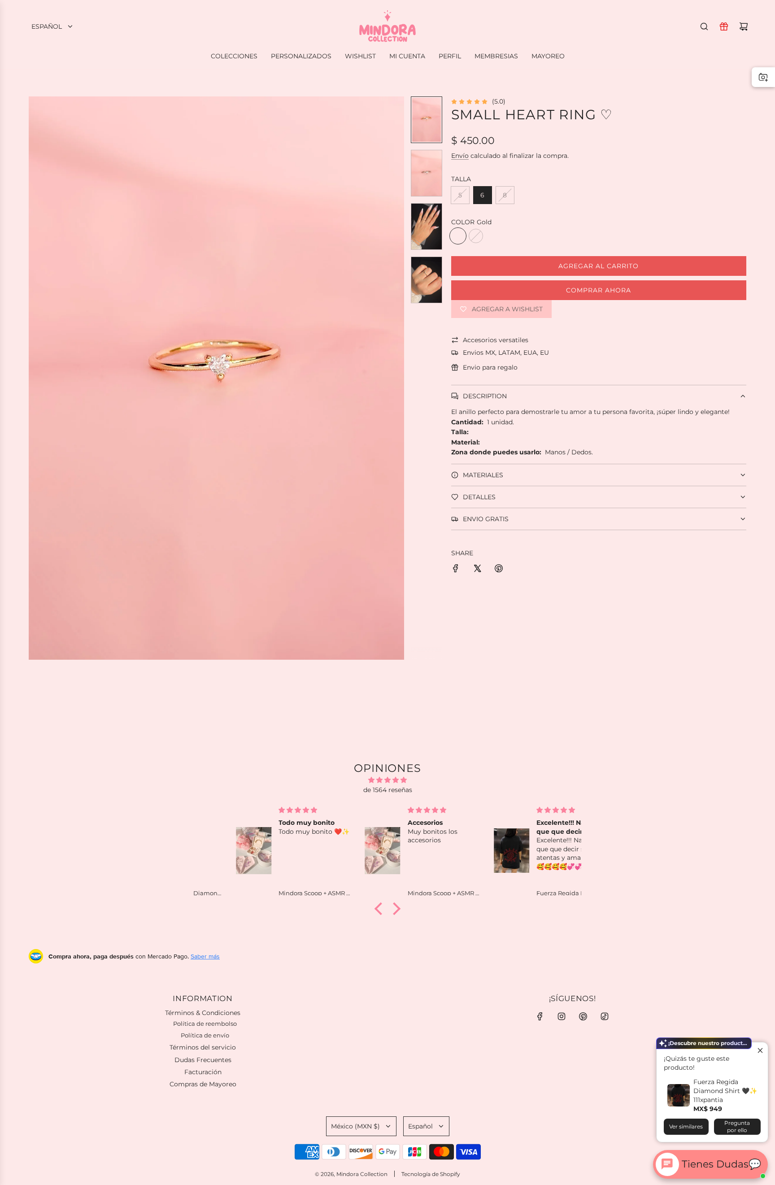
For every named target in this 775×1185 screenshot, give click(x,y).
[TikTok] (604, 1016)
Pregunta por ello (737, 1126)
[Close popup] (760, 1050)
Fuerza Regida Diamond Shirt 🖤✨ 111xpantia (725, 1091)
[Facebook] (540, 1016)
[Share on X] (477, 569)
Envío (460, 156)
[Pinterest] (583, 1016)
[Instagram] (561, 1016)
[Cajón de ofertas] (724, 26)
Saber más (205, 956)
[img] (387, 780)
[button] (36, 378)
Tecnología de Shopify (430, 1174)
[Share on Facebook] (456, 569)
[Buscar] (704, 26)
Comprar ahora (598, 290)
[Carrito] (743, 26)
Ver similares (686, 1126)
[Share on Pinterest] (499, 569)
